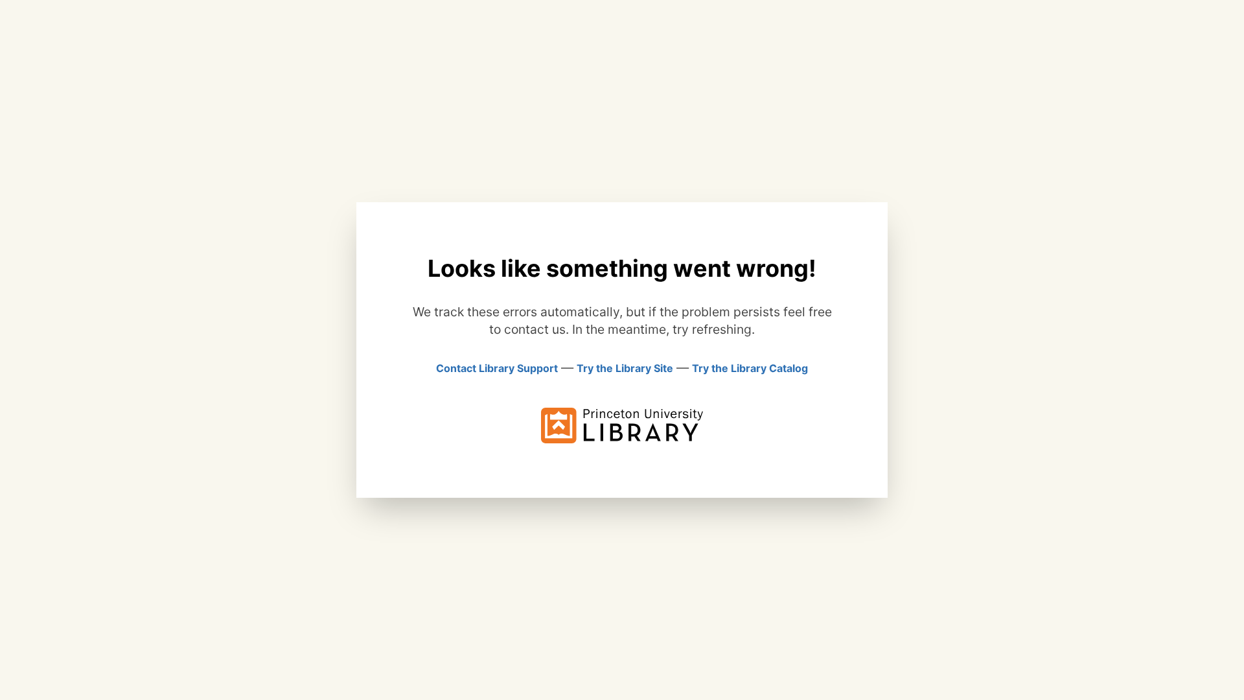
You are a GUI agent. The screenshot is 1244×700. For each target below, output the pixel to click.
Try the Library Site (625, 368)
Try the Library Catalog (750, 368)
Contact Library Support (497, 368)
